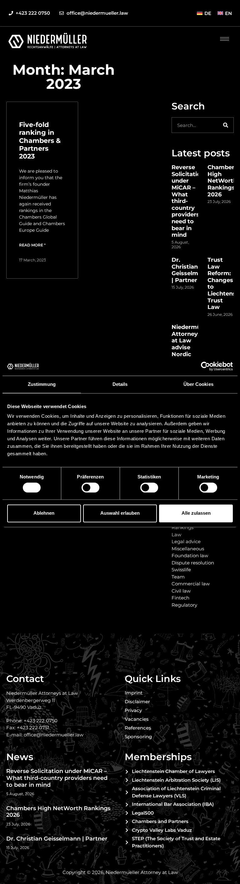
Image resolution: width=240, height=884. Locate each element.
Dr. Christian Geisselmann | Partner (190, 270)
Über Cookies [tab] (198, 384)
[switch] (90, 487)
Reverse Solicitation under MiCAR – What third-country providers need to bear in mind (57, 778)
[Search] (225, 125)
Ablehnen (43, 513)
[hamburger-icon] (225, 39)
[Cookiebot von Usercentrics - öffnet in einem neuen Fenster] (205, 366)
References (138, 728)
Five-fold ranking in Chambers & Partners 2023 (40, 140)
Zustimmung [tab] (42, 384)
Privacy (133, 710)
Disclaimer (137, 702)
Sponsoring (138, 737)
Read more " (32, 245)
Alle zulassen (196, 513)
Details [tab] (120, 384)
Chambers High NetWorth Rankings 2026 (223, 181)
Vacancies (137, 719)
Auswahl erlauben (120, 513)
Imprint (133, 693)
